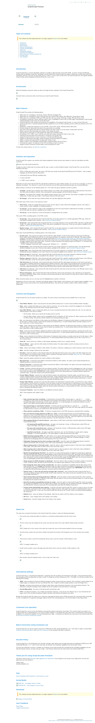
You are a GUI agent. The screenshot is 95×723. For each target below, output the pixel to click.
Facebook (67, 720)
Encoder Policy (24, 55)
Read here (56, 38)
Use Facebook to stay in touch (35, 685)
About (91, 720)
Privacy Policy (79, 720)
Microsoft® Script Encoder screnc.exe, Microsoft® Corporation (72, 238)
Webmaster (72, 720)
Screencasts (23, 44)
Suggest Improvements (22, 708)
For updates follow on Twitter (33, 683)
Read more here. (78, 354)
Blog (83, 2)
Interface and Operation (26, 47)
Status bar (22, 50)
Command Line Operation (26, 52)
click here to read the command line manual (29, 615)
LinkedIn (62, 720)
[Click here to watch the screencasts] (17, 93)
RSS (83, 720)
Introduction (23, 43)
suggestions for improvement (46, 658)
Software (72, 2)
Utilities (78, 2)
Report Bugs (19, 706)
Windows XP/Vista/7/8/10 (25, 699)
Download (26, 16)
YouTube (58, 720)
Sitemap (87, 720)
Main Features (24, 45)
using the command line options (24, 630)
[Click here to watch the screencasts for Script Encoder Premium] (17, 99)
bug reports (33, 658)
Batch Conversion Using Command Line (30, 54)
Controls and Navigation (26, 48)
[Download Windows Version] (19, 16)
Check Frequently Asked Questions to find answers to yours (32, 676)
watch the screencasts (40, 147)
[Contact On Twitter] (35, 16)
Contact (88, 2)
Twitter (49, 720)
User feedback (24, 57)
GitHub (53, 720)
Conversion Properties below (52, 220)
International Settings (25, 51)
